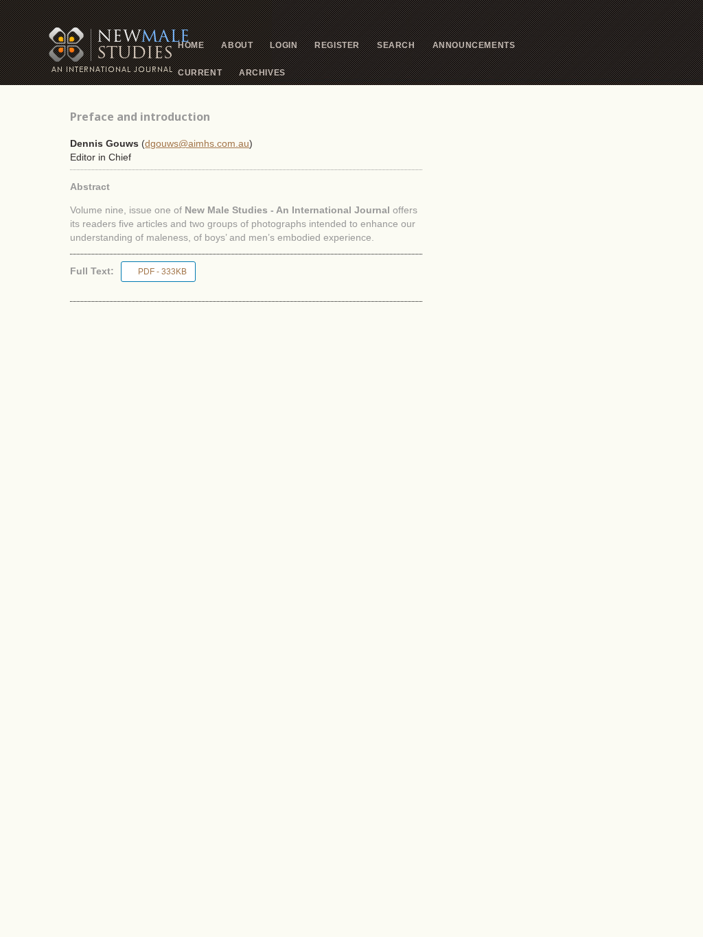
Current (200, 73)
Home (191, 45)
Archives (262, 73)
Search (396, 45)
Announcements (474, 45)
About (237, 45)
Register (337, 45)
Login (283, 45)
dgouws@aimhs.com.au (197, 143)
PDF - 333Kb (162, 271)
